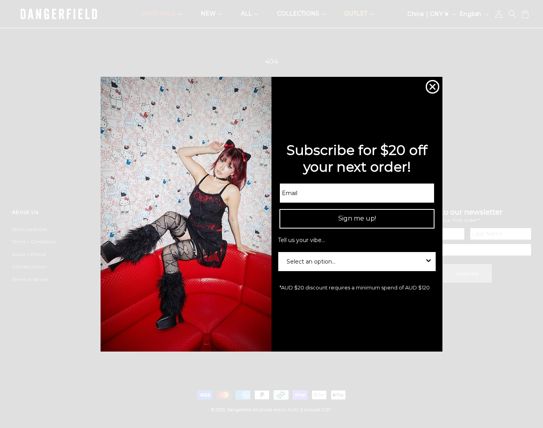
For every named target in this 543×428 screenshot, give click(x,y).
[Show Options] (428, 261)
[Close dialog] (432, 87)
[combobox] (355, 261)
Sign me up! (357, 218)
